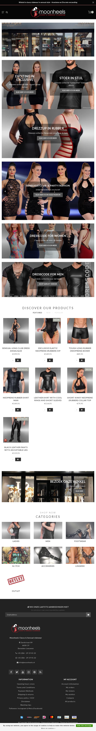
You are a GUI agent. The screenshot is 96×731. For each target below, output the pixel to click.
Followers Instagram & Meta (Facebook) (25, 708)
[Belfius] (29, 717)
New (48, 313)
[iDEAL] (44, 717)
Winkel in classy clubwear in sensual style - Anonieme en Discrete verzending (48, 2)
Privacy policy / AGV (25, 698)
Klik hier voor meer (25, 92)
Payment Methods (25, 691)
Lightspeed (54, 722)
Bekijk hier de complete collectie (48, 194)
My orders (70, 687)
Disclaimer (25, 701)
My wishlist (70, 694)
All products (70, 701)
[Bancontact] (59, 717)
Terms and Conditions (26, 687)
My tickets (70, 691)
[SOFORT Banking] (37, 717)
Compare (70, 698)
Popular (59, 313)
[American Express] (22, 717)
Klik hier (79, 491)
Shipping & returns (26, 694)
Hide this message (84, 725)
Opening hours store (26, 684)
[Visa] (74, 717)
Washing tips (25, 705)
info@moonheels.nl (27, 662)
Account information (70, 684)
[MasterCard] (52, 717)
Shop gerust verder (48, 284)
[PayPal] (67, 717)
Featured (37, 313)
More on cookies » (48, 728)
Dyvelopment (73, 722)
